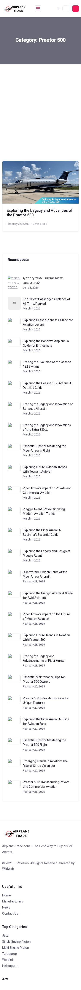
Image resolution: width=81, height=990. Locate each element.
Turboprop (9, 954)
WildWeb (8, 868)
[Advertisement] (40, 107)
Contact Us (10, 913)
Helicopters (10, 966)
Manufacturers (12, 901)
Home (6, 895)
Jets (5, 935)
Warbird (7, 960)
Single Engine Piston (16, 942)
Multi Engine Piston (15, 948)
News (6, 907)
